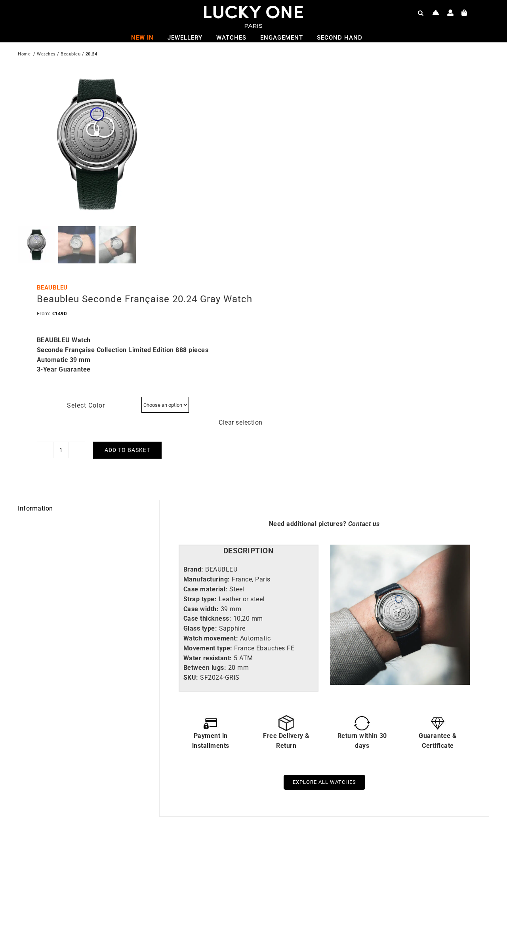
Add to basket (127, 450)
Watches (46, 54)
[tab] (248, 551)
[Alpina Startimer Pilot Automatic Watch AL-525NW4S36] (121, 864)
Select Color (86, 405)
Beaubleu (70, 54)
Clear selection (241, 422)
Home (24, 54)
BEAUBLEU (52, 287)
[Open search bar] (421, 13)
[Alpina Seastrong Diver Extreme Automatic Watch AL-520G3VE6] (356, 864)
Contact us (364, 524)
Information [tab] (35, 508)
